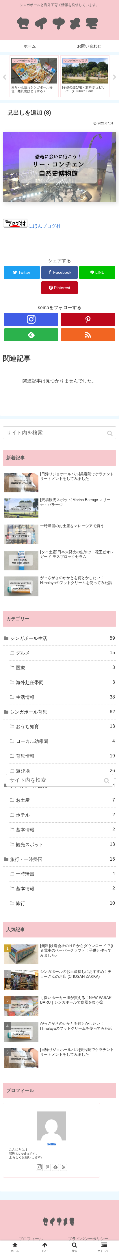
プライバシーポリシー (88, 1238)
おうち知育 (65, 726)
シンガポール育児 (62, 711)
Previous (4, 77)
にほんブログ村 (44, 226)
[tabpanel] (34, 76)
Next (115, 77)
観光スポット (65, 844)
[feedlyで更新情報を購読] (31, 334)
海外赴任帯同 (65, 682)
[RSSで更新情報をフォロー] (88, 334)
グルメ (65, 652)
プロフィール (31, 1238)
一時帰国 (65, 873)
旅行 (65, 903)
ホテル (65, 814)
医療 (65, 667)
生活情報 (65, 697)
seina (51, 1144)
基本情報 (65, 829)
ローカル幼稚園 (65, 741)
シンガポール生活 (62, 638)
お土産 (65, 800)
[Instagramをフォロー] (31, 319)
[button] (110, 433)
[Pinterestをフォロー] (88, 319)
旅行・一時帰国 (62, 859)
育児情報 (65, 756)
